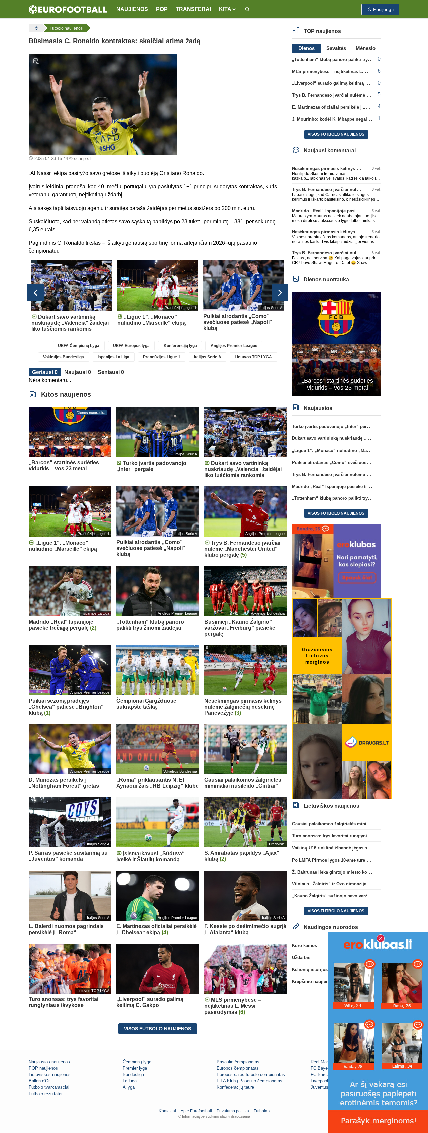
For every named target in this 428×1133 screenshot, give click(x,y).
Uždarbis (301, 957)
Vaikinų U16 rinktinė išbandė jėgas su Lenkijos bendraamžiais (356, 848)
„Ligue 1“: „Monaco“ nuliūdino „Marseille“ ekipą (343, 450)
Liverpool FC (323, 1080)
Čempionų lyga (137, 1061)
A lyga (129, 1087)
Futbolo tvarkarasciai (49, 1087)
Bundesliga (133, 1074)
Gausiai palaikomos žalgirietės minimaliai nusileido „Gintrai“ (356, 823)
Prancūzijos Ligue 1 (161, 357)
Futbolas (262, 1111)
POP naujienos (43, 1068)
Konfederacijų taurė (235, 1087)
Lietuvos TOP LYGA (253, 357)
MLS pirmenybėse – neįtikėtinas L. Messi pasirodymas (348, 71)
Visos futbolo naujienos (157, 1028)
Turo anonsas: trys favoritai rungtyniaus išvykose (343, 835)
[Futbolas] (36, 28)
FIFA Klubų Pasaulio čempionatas (249, 1080)
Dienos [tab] (306, 48)
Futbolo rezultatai (45, 1093)
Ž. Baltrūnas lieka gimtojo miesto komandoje (338, 872)
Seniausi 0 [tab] (111, 372)
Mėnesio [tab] (366, 48)
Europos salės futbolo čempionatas (251, 1074)
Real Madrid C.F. (327, 1061)
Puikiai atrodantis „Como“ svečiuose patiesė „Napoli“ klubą (354, 462)
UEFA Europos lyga (131, 345)
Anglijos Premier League (234, 345)
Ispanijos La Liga (113, 357)
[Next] (280, 292)
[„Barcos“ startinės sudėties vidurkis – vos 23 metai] (336, 343)
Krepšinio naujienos (313, 981)
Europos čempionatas (238, 1068)
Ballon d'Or (39, 1080)
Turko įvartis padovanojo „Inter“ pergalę (334, 426)
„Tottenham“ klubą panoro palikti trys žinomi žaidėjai (347, 59)
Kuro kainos (304, 945)
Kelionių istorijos (310, 969)
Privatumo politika (233, 1111)
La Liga (130, 1080)
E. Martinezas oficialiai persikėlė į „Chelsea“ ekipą (344, 107)
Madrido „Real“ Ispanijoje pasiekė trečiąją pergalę (344, 210)
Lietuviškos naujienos (50, 1074)
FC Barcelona (324, 1074)
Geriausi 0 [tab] (45, 372)
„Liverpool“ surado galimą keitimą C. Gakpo (338, 83)
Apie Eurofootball (196, 1111)
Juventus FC (323, 1087)
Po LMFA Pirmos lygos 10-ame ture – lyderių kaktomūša (350, 860)
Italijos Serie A (207, 357)
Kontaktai (167, 1111)
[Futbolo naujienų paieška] (247, 9)
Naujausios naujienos (49, 1061)
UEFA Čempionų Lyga (78, 345)
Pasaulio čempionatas (238, 1061)
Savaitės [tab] (336, 48)
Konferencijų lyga (180, 345)
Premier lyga (135, 1068)
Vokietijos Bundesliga (63, 357)
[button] (228, 9)
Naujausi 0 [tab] (77, 372)
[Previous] (35, 292)
